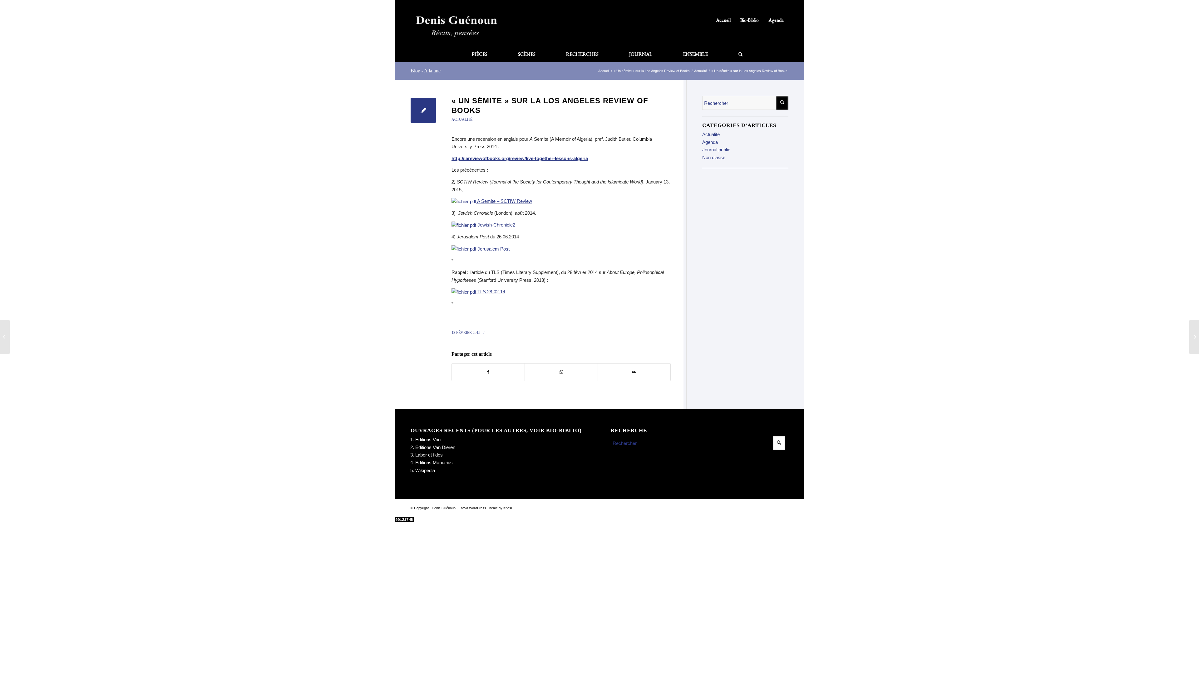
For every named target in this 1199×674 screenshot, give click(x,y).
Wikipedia (425, 470)
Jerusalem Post (493, 249)
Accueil (723, 20)
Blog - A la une (426, 70)
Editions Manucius (434, 462)
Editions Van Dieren (435, 447)
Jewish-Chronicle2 (495, 224)
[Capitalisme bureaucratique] (5, 337)
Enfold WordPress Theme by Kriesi (485, 508)
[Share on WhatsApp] (561, 372)
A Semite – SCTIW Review (504, 201)
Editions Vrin (428, 439)
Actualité (461, 119)
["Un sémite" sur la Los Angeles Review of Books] (423, 110)
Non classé (713, 157)
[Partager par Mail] (634, 372)
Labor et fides (429, 454)
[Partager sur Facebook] (488, 372)
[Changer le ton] (1194, 337)
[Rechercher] (733, 54)
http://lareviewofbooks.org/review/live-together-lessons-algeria (519, 158)
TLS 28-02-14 (490, 291)
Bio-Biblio (749, 20)
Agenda (776, 20)
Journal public (716, 149)
